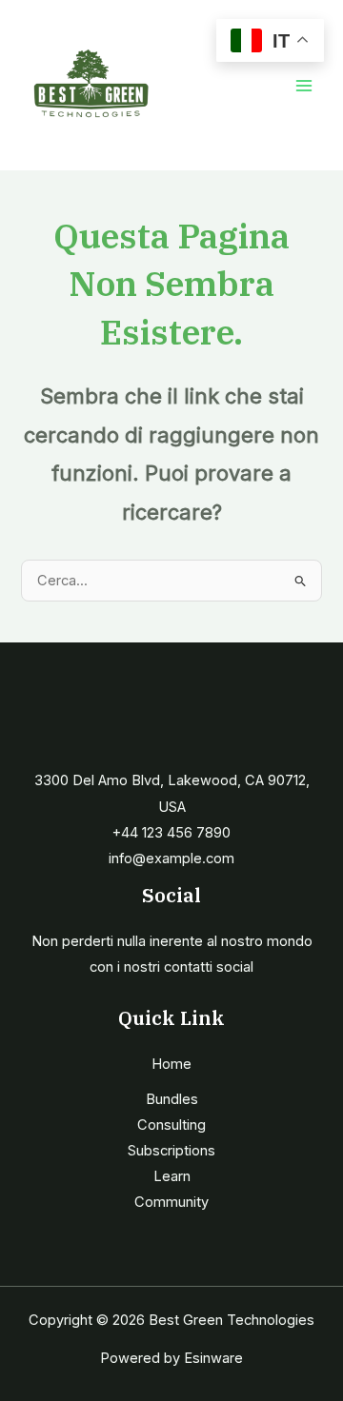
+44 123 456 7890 (171, 832)
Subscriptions (171, 1150)
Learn (172, 1176)
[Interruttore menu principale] (304, 86)
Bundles (172, 1099)
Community (171, 1202)
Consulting (171, 1125)
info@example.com (171, 858)
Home (171, 1064)
